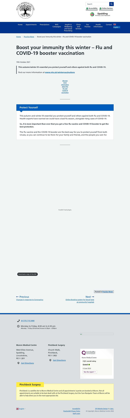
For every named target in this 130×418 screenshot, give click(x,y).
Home (20, 25)
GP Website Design (101, 409)
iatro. (112, 409)
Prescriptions (44, 25)
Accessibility (76, 409)
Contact (109, 25)
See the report (89, 372)
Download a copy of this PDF (27, 274)
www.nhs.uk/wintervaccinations (60, 72)
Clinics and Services (78, 27)
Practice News (29, 37)
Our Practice (87, 26)
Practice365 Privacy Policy (71, 411)
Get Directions (27, 363)
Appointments (31, 25)
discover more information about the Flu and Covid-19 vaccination (65, 86)
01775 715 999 (27, 321)
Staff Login (76, 413)
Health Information (98, 26)
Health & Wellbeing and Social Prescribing (68, 28)
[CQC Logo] (88, 354)
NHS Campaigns (57, 26)
